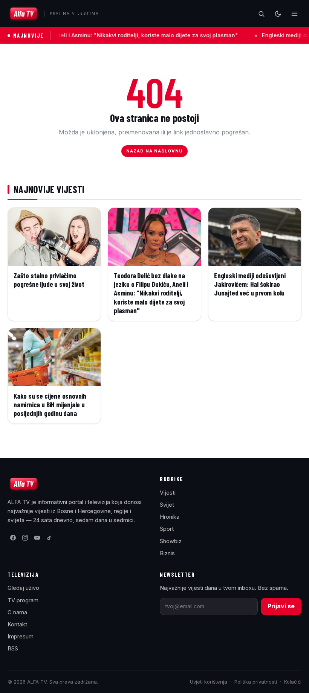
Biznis (167, 553)
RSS (13, 648)
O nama (17, 612)
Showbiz (171, 541)
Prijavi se (281, 606)
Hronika (169, 516)
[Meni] (294, 13)
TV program (23, 600)
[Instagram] (25, 537)
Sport (167, 528)
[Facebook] (13, 537)
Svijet (167, 504)
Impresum (21, 636)
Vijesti (168, 492)
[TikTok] (49, 537)
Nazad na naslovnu (154, 151)
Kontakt (17, 624)
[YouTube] (37, 537)
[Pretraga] (261, 13)
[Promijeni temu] (278, 13)
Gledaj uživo (23, 588)
